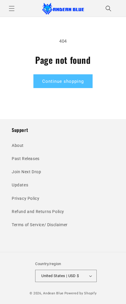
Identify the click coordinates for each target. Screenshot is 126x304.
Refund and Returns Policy (38, 211)
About (18, 145)
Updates (20, 185)
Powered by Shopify (80, 293)
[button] (11, 8)
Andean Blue (53, 293)
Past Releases (26, 158)
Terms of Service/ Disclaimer (40, 224)
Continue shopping (63, 81)
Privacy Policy (25, 198)
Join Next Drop (26, 171)
